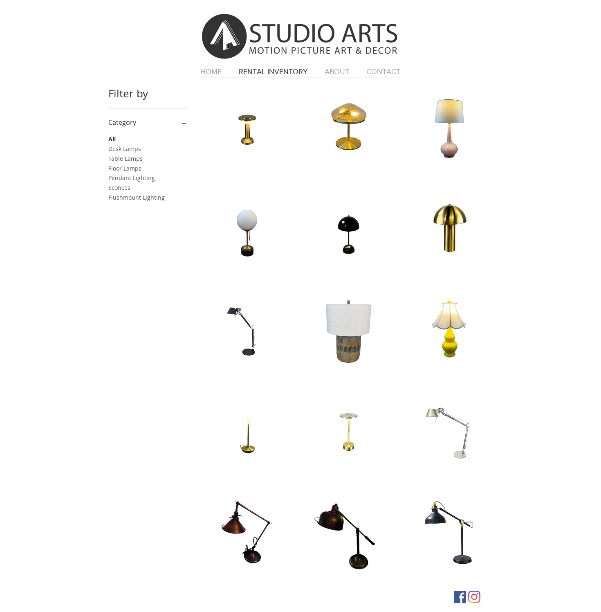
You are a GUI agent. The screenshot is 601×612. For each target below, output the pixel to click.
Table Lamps (125, 158)
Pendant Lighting (131, 178)
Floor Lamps (124, 168)
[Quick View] (247, 129)
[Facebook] (460, 597)
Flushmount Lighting (136, 197)
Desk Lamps (124, 149)
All (112, 139)
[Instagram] (474, 597)
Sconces (119, 187)
